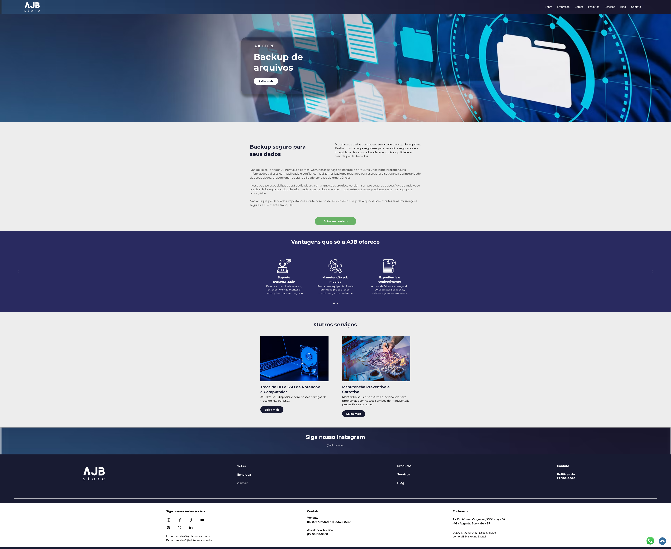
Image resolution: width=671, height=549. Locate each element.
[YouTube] (202, 520)
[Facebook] (180, 520)
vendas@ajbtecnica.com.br (193, 536)
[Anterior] (18, 271)
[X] (180, 528)
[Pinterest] (168, 528)
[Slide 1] (333, 303)
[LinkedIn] (191, 528)
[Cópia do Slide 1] (337, 303)
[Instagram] (169, 520)
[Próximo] (653, 271)
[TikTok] (191, 520)
